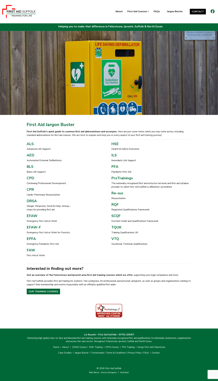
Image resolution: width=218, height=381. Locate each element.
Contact (198, 11)
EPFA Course (112, 347)
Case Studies (65, 352)
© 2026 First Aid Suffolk (109, 368)
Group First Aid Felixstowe (151, 347)
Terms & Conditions (116, 352)
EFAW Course (79, 347)
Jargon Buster (175, 11)
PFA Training (128, 347)
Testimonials (97, 352)
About (119, 11)
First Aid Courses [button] (137, 11)
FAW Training (96, 347)
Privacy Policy (134, 352)
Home (56, 347)
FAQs (157, 11)
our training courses (43, 291)
